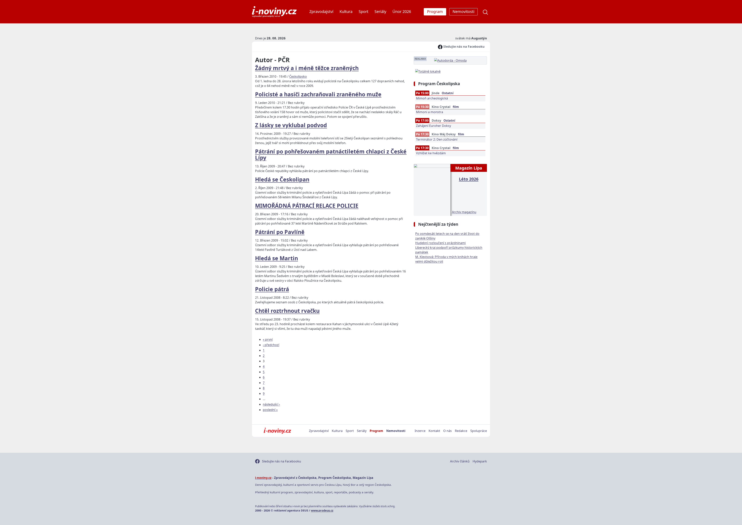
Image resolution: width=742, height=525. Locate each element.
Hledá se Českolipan (282, 179)
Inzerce (420, 431)
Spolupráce (478, 431)
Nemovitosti (395, 431)
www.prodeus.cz (322, 510)
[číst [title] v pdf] (432, 189)
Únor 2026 (401, 11)
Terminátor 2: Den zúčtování (436, 139)
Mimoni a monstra (429, 112)
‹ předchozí (271, 345)
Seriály (380, 11)
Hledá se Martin (276, 258)
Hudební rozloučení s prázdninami (440, 243)
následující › (271, 404)
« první (268, 339)
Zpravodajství (321, 11)
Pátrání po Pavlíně (280, 232)
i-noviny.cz (263, 478)
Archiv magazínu (464, 212)
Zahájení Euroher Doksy (433, 126)
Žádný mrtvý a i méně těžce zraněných (307, 68)
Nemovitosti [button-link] (463, 11)
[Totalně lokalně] (428, 71)
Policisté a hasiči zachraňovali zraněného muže (318, 94)
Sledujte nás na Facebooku (463, 46)
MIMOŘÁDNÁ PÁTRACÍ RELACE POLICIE (306, 205)
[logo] (274, 12)
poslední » (270, 410)
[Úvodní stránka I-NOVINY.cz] (277, 430)
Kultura (346, 11)
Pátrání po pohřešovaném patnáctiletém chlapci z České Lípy (331, 154)
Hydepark (480, 461)
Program (376, 431)
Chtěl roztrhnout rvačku (287, 310)
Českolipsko (298, 76)
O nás (447, 431)
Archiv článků (460, 461)
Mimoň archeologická (432, 98)
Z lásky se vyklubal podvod (291, 125)
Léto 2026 (468, 179)
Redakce (461, 431)
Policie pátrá (272, 289)
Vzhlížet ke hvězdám (431, 153)
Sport (363, 11)
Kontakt (434, 431)
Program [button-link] (435, 11)
